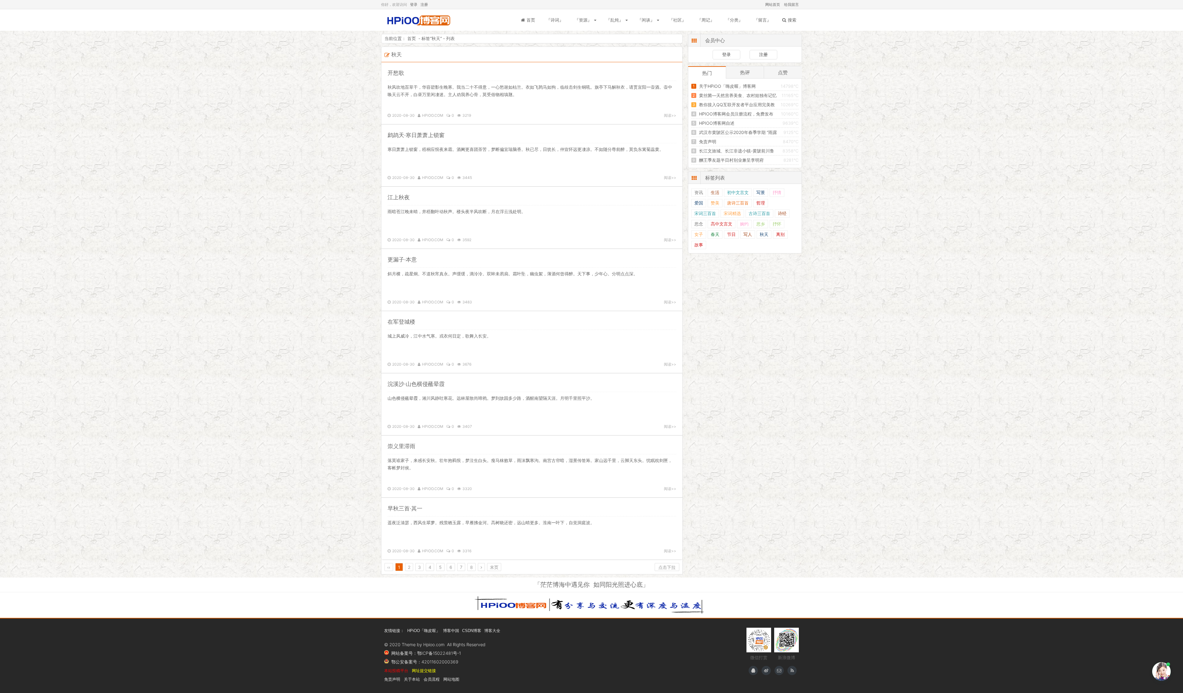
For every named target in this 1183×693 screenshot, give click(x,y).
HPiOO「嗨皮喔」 (423, 630)
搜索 (792, 19)
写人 (747, 234)
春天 (715, 234)
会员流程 (432, 679)
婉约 (744, 224)
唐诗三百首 (738, 203)
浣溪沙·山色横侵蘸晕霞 (416, 384)
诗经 (782, 213)
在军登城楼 (401, 321)
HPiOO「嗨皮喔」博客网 (418, 20)
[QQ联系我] (753, 670)
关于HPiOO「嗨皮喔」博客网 (727, 86)
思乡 (760, 224)
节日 (731, 234)
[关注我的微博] (766, 670)
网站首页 (772, 4)
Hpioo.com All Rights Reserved (454, 644)
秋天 (436, 38)
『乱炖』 (614, 19)
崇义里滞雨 (401, 446)
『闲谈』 (646, 19)
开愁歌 (396, 73)
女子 (698, 234)
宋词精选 (732, 213)
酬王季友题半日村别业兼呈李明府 (731, 160)
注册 (424, 4)
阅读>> (670, 115)
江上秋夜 (399, 197)
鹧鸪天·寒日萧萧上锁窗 (416, 135)
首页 (530, 19)
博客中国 (451, 630)
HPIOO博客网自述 (716, 123)
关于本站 (412, 679)
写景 (760, 192)
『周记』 (705, 19)
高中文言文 (721, 224)
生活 (715, 192)
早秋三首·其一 (405, 508)
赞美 (715, 203)
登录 (413, 4)
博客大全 (492, 630)
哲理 (760, 203)
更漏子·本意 (402, 259)
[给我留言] (779, 670)
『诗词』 (554, 19)
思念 (698, 224)
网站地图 (451, 679)
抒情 (777, 192)
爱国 (698, 203)
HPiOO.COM (432, 115)
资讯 (698, 192)
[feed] (792, 670)
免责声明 (707, 141)
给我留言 (791, 4)
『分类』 (734, 19)
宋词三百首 (705, 213)
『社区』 (677, 19)
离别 (780, 234)
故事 (698, 245)
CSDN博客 (471, 630)
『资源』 (583, 19)
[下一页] (482, 567)
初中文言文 (738, 192)
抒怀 (777, 224)
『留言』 (762, 19)
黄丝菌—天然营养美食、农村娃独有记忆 (738, 95)
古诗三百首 (759, 213)
